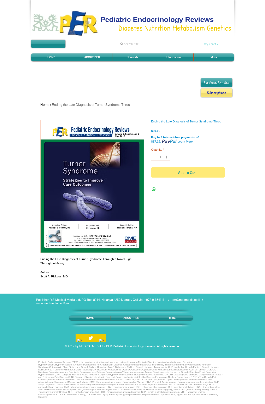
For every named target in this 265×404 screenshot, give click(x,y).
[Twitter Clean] (90, 338)
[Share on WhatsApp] (153, 189)
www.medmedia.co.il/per (52, 303)
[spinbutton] (160, 157)
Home (44, 104)
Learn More (185, 141)
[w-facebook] (79, 341)
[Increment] (167, 157)
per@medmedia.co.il (186, 299)
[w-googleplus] (101, 341)
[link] (213, 44)
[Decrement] (154, 157)
